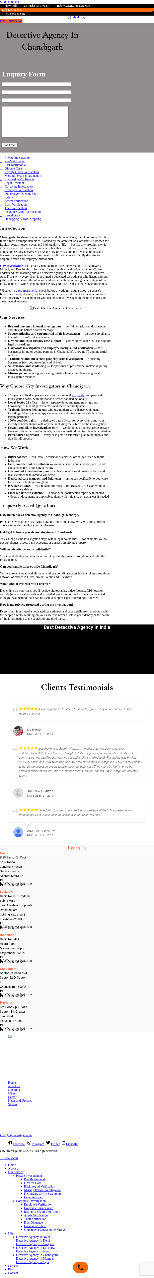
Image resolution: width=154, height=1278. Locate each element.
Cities (11, 1093)
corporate (78, 395)
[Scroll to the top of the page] (1, 1154)
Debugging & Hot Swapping (42, 1193)
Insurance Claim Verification (42, 1211)
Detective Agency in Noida (33, 1237)
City (10, 1233)
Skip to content (9, 1)
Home (12, 1082)
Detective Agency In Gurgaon (35, 1244)
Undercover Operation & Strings (44, 1229)
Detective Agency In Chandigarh (37, 1255)
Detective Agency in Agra (32, 1262)
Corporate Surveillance (38, 1208)
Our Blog (14, 1089)
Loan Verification (35, 1226)
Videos (12, 1104)
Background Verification (39, 1186)
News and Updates (20, 1100)
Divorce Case (32, 1183)
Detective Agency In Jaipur (33, 1251)
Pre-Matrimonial (34, 1179)
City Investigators (12, 265)
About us (14, 1086)
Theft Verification (35, 1219)
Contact (13, 1273)
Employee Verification (38, 1204)
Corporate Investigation (31, 1201)
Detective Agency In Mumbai (35, 1258)
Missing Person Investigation (42, 1190)
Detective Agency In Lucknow (35, 1247)
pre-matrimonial (28, 290)
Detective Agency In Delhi (33, 1240)
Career (12, 1097)
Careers (13, 1265)
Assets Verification (36, 1215)
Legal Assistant (33, 1197)
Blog (11, 1269)
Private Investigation (29, 1175)
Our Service (15, 1172)
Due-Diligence (33, 1222)
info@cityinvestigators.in (16, 1135)
